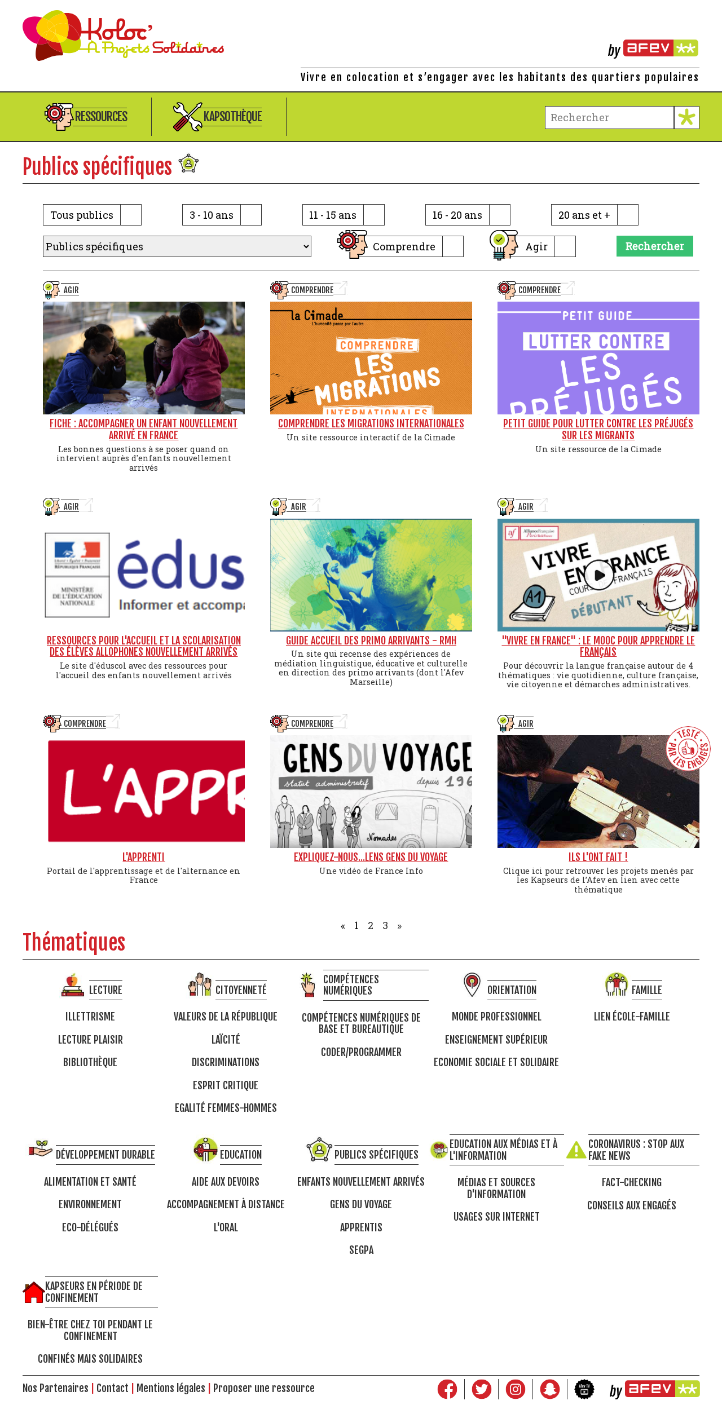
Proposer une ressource (264, 1388)
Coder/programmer (361, 1052)
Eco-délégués (90, 1228)
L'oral (226, 1228)
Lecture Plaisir (90, 1040)
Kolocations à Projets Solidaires (361, 35)
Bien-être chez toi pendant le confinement (90, 1330)
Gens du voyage (361, 1204)
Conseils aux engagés (631, 1206)
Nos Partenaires (56, 1388)
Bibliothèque (90, 1062)
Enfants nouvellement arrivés (361, 1182)
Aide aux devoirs (225, 1182)
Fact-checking (632, 1182)
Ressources (101, 116)
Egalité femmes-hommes (226, 1108)
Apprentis (361, 1228)
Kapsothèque (233, 116)
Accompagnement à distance (226, 1204)
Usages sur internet (497, 1217)
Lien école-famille (632, 1017)
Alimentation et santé (90, 1182)
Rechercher (655, 246)
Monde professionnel (497, 1017)
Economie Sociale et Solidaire (496, 1062)
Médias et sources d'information (496, 1188)
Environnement (90, 1204)
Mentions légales (171, 1388)
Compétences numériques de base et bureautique (361, 1023)
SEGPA (361, 1250)
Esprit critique (225, 1086)
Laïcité (226, 1040)
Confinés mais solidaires (90, 1359)
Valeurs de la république (226, 1017)
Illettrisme (90, 1017)
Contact (112, 1388)
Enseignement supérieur (496, 1040)
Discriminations (225, 1062)
